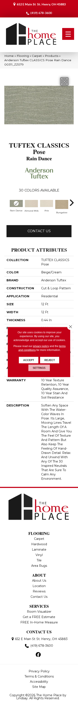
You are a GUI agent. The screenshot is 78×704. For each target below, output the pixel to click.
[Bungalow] (61, 204)
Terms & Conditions (39, 676)
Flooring (23, 56)
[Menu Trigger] (68, 34)
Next (71, 202)
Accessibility (39, 681)
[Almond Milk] (31, 204)
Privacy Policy (39, 671)
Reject (49, 360)
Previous (6, 202)
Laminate (39, 549)
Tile (39, 560)
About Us (39, 581)
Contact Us (39, 231)
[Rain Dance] (16, 203)
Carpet (37, 56)
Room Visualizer (39, 612)
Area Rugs (39, 566)
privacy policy (41, 346)
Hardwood (39, 544)
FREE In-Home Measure (39, 622)
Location (39, 586)
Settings (39, 367)
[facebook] (38, 655)
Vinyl (39, 555)
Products (51, 56)
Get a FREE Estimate (39, 617)
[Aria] (46, 203)
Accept (28, 360)
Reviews (39, 591)
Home (9, 56)
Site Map (39, 686)
